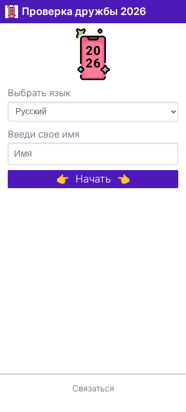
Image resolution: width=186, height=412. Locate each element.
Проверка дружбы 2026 (84, 11)
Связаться (93, 388)
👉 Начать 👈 (93, 179)
